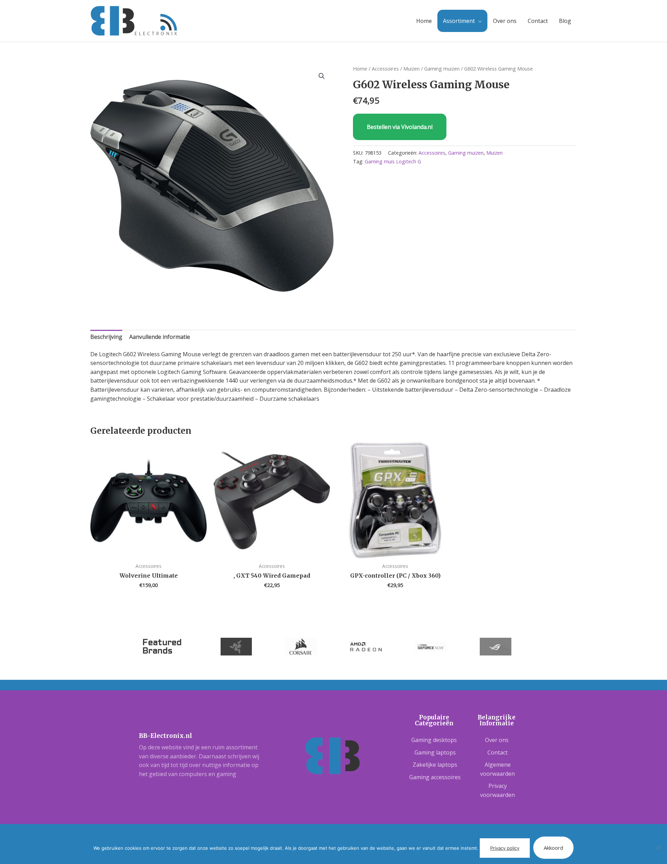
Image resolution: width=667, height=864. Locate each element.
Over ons (505, 21)
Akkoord (553, 847)
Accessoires (385, 68)
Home (424, 21)
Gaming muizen (442, 68)
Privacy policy (504, 848)
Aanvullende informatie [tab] (159, 337)
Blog (565, 21)
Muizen (411, 68)
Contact (538, 21)
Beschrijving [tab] (106, 337)
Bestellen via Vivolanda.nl (400, 127)
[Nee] (658, 847)
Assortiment (459, 21)
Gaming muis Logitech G (393, 161)
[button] (321, 76)
